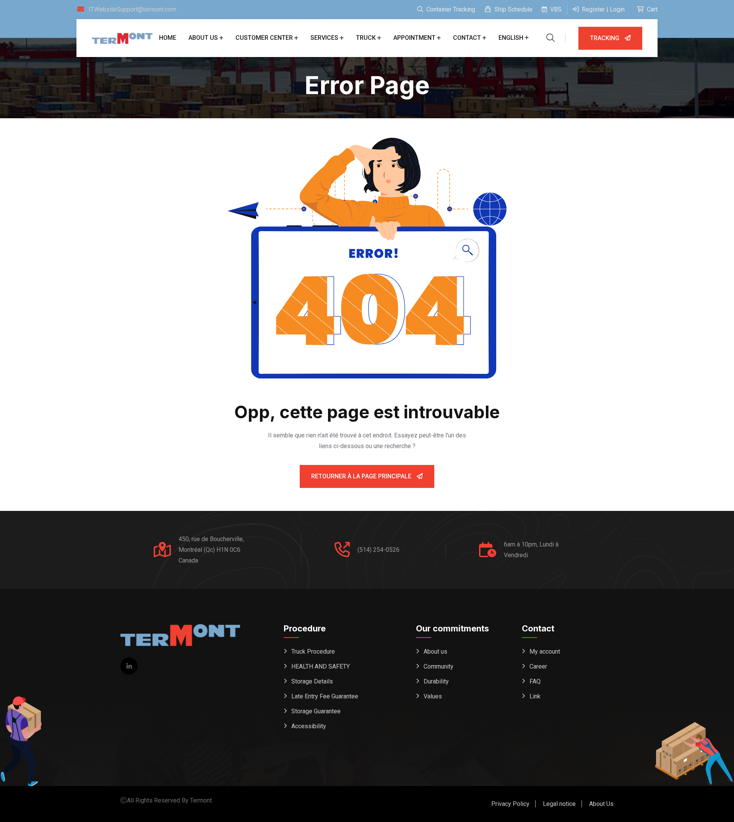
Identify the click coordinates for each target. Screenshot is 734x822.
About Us (601, 803)
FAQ (535, 681)
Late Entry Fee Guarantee (324, 696)
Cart (651, 9)
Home (167, 37)
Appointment (414, 37)
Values (433, 696)
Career (538, 666)
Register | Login (602, 9)
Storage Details (312, 681)
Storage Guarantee (316, 711)
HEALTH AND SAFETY (320, 666)
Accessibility (308, 726)
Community (438, 666)
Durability (436, 681)
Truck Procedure (313, 651)
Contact (467, 37)
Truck (366, 37)
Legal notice (559, 803)
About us (203, 37)
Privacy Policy (510, 803)
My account (544, 651)
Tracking (605, 38)
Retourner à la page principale (362, 476)
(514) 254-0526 (378, 549)
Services (324, 37)
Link (535, 696)
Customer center (264, 37)
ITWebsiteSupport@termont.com (132, 9)
